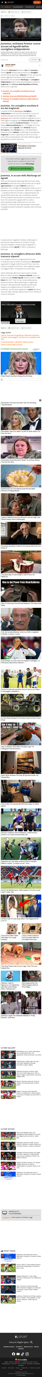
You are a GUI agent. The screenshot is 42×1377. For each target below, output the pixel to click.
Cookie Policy (24, 1367)
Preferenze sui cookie (35, 1367)
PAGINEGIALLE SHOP (27, 1362)
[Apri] (2, 2)
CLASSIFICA (29, 7)
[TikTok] (22, 1355)
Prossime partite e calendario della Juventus (17, 342)
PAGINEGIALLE (17, 1362)
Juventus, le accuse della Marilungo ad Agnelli (19, 96)
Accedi (37, 2)
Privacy (17, 1367)
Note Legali (11, 1367)
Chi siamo (4, 1367)
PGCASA (35, 1362)
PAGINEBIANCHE (6, 1363)
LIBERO (6, 1362)
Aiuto (21, 1369)
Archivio (21, 1348)
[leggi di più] (39, 65)
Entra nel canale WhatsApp (22, 169)
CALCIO (6, 16)
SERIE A (13, 16)
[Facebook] (13, 1355)
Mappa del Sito (28, 1346)
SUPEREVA (21, 1365)
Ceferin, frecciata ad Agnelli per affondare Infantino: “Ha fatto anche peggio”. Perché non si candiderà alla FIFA (20, 337)
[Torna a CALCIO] (2, 7)
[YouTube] (18, 1355)
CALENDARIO (18, 7)
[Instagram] (27, 1355)
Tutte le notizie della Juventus (12, 345)
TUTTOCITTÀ (14, 1363)
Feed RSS (36, 1346)
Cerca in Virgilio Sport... (19, 1342)
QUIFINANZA (30, 1363)
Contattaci (19, 1346)
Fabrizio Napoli (10, 65)
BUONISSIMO (37, 1363)
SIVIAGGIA (23, 1363)
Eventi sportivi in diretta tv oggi (22, 1217)
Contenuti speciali (9, 1346)
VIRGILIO (11, 1362)
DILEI (19, 1363)
